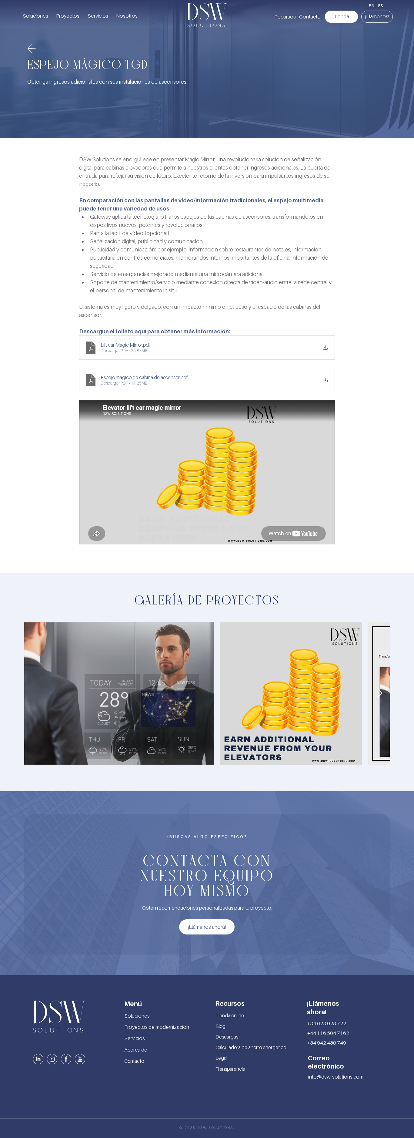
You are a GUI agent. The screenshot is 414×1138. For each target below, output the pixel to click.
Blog (220, 1026)
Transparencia (230, 1069)
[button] (285, 17)
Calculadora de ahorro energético (250, 1047)
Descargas (226, 1037)
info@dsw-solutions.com (335, 1077)
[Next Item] (379, 693)
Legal (221, 1058)
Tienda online (229, 1015)
